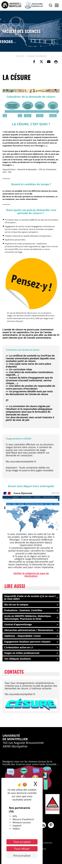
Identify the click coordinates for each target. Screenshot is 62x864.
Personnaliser (22, 855)
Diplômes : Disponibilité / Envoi (22, 635)
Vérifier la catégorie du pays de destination (31, 575)
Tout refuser (22, 849)
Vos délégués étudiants (17, 658)
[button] (48, 61)
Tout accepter (22, 842)
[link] (34, 61)
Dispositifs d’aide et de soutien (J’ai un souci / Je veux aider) (30, 597)
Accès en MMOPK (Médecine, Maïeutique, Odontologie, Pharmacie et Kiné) (27, 617)
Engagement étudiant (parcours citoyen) (27, 641)
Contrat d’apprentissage (18, 624)
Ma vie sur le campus (16, 604)
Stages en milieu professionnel (21, 652)
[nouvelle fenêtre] (31, 109)
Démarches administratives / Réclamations (28, 630)
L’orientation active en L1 (18, 647)
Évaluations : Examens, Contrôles (23, 610)
